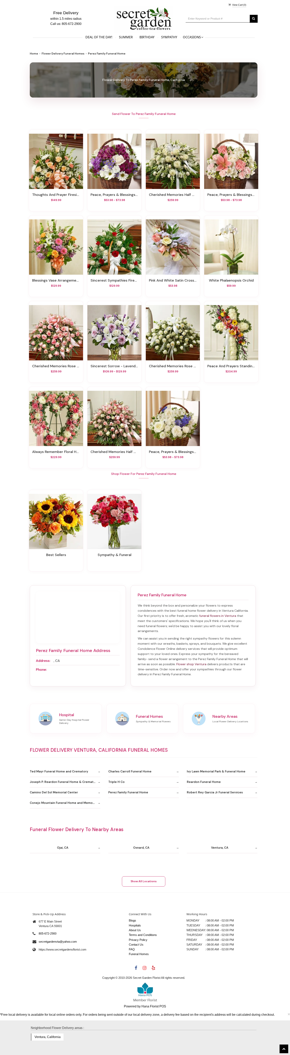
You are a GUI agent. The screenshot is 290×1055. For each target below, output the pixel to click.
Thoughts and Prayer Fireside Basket (56, 194)
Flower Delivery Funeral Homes (63, 53)
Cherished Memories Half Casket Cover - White (173, 194)
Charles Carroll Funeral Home (130, 771)
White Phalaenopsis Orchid (231, 280)
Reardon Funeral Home (204, 782)
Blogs (132, 920)
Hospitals (135, 925)
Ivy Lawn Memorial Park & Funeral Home (216, 771)
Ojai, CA (62, 848)
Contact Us (136, 944)
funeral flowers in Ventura (217, 616)
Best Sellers (56, 554)
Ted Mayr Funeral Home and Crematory (59, 771)
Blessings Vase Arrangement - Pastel (56, 280)
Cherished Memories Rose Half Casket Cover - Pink (56, 366)
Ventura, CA (219, 848)
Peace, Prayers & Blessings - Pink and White (231, 194)
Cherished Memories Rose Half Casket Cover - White (173, 366)
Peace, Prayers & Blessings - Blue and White (173, 451)
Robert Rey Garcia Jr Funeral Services (215, 792)
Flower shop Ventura (191, 664)
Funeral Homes (139, 954)
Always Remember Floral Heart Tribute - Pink (56, 451)
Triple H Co (116, 782)
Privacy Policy (138, 939)
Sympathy (169, 37)
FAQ (132, 949)
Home (34, 53)
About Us (135, 930)
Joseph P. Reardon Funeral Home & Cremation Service (65, 782)
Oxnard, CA (141, 848)
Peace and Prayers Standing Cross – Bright (231, 366)
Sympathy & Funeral (114, 554)
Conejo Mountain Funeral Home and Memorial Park (65, 803)
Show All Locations (144, 881)
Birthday (146, 37)
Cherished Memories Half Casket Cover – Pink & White (114, 451)
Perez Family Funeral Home (128, 792)
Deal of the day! (98, 37)
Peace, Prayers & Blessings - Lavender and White (114, 194)
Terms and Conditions (143, 935)
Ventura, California (48, 1037)
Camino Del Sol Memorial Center (54, 792)
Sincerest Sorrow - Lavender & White (114, 366)
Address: (43, 661)
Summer (126, 37)
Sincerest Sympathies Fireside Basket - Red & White (114, 280)
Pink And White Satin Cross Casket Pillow (173, 280)
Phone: (41, 669)
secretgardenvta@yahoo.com (58, 941)
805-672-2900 (47, 933)
